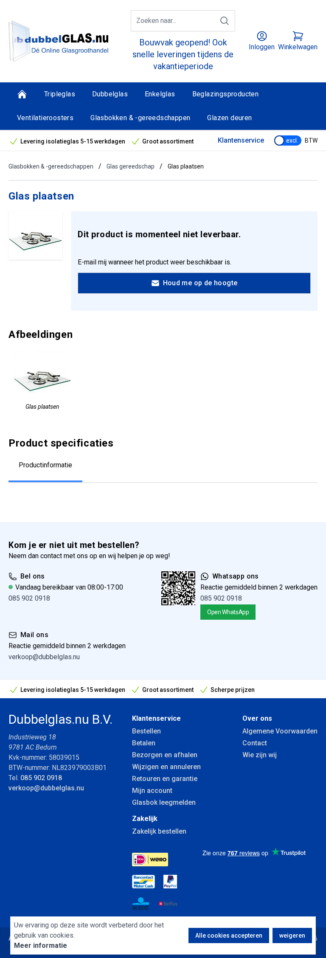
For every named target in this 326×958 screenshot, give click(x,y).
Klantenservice (241, 140)
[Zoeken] (224, 20)
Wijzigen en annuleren (166, 767)
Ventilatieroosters (45, 118)
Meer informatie (40, 945)
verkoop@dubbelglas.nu (44, 657)
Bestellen (146, 731)
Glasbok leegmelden (164, 802)
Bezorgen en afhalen (164, 755)
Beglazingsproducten (225, 94)
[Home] (22, 94)
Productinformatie (45, 465)
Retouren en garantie (164, 779)
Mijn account (152, 791)
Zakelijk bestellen (159, 831)
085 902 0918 (29, 598)
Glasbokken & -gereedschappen (140, 118)
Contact (254, 743)
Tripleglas (59, 94)
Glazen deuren (229, 118)
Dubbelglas (110, 94)
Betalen (143, 743)
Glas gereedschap (131, 166)
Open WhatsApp (228, 612)
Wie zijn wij (259, 755)
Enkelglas (160, 94)
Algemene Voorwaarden (280, 731)
